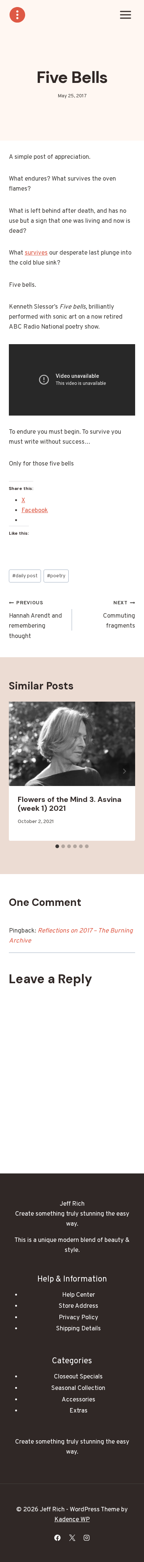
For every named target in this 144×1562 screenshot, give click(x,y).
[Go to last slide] (19, 771)
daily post (25, 576)
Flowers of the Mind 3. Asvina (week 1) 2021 (69, 804)
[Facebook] (57, 1537)
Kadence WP (72, 1520)
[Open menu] (125, 14)
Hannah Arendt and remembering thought (35, 620)
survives (36, 253)
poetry (56, 576)
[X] (72, 1537)
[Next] (124, 771)
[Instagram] (86, 1537)
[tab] (57, 846)
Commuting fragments (119, 615)
